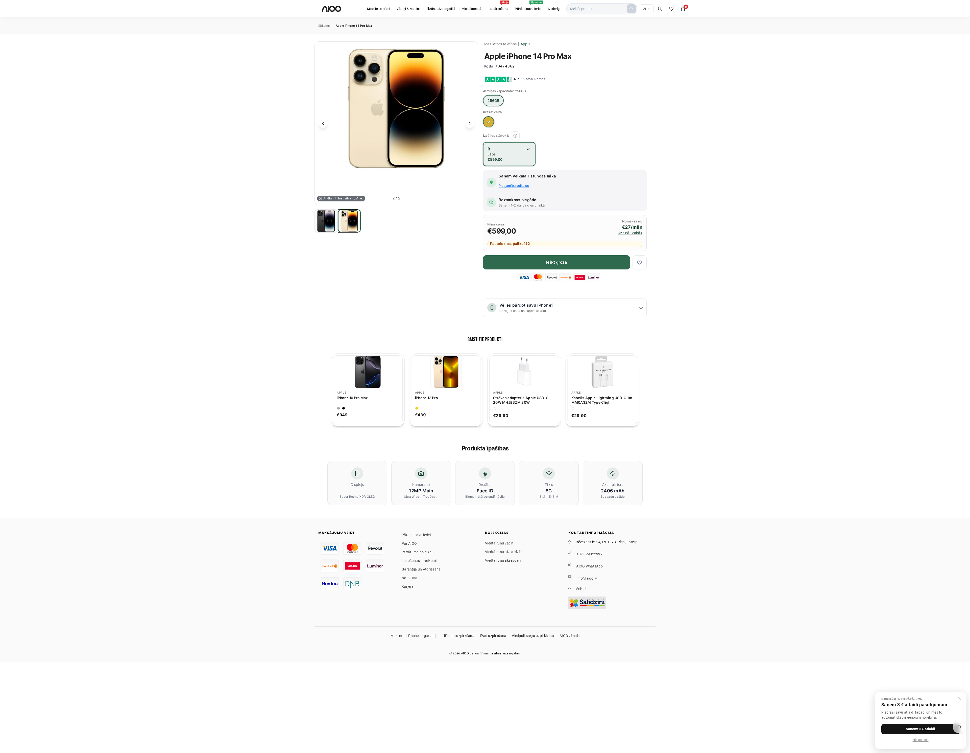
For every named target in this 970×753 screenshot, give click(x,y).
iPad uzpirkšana (493, 636)
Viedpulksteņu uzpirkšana (533, 636)
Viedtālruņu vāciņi (499, 543)
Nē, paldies (921, 740)
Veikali (581, 589)
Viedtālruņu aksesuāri (503, 560)
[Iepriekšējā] (323, 123)
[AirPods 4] (609, 372)
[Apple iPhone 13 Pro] (374, 372)
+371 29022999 (589, 554)
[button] (683, 8)
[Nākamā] (469, 123)
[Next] (644, 390)
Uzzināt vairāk (630, 233)
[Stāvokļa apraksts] (515, 135)
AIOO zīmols (569, 636)
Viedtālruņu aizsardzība (504, 552)
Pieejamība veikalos (514, 186)
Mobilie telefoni (378, 9)
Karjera (408, 586)
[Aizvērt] (959, 698)
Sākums (324, 26)
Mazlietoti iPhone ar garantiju (415, 636)
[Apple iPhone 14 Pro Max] (326, 221)
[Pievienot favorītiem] (640, 262)
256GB (493, 100)
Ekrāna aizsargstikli (441, 9)
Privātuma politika (416, 552)
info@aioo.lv (586, 578)
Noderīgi (554, 9)
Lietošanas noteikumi (419, 561)
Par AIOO (409, 543)
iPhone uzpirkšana (459, 636)
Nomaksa (409, 578)
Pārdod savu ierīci (528, 6)
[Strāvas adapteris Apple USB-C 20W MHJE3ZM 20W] (452, 372)
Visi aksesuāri (472, 9)
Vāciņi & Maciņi (408, 9)
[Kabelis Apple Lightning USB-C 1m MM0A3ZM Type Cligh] (530, 372)
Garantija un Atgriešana (421, 569)
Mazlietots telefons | (507, 44)
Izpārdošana (499, 6)
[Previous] (325, 390)
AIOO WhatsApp (589, 566)
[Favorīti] (671, 8)
